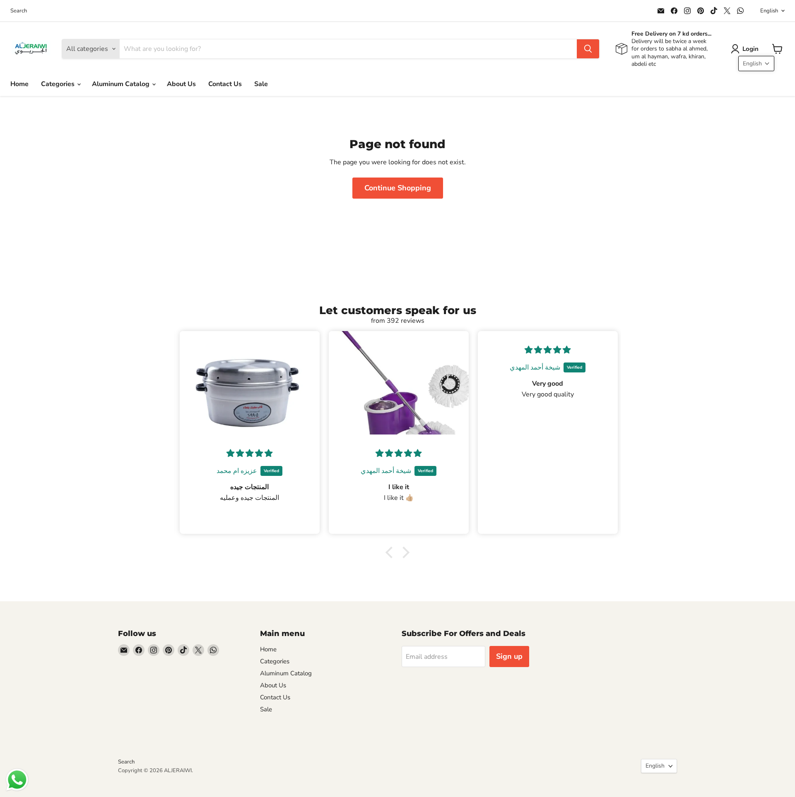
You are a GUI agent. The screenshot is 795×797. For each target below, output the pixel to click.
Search (18, 11)
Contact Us (225, 84)
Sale (261, 84)
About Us (181, 84)
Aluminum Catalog (121, 84)
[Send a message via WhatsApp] (17, 780)
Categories (58, 84)
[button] (746, 49)
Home (19, 84)
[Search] (588, 48)
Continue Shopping (397, 188)
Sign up (509, 656)
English (769, 10)
